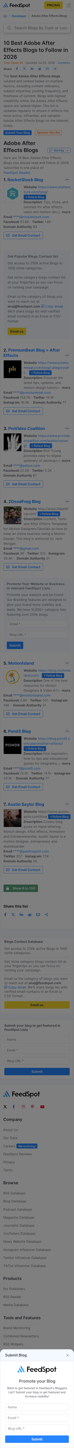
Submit (37, 1439)
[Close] (67, 1355)
